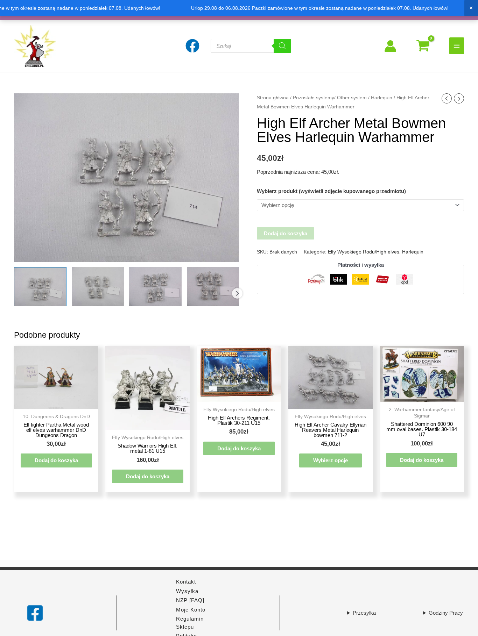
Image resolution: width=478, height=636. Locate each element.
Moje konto (190, 610)
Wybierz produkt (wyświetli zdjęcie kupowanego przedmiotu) (331, 191)
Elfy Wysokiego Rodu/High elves (363, 252)
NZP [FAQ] (190, 600)
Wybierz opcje (330, 460)
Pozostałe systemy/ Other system (330, 97)
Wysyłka (187, 591)
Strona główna (273, 97)
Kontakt (186, 582)
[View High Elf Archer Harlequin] (40, 286)
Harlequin (381, 97)
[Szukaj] (282, 46)
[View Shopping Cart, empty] (422, 46)
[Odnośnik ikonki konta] (390, 46)
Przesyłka (364, 613)
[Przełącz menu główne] (456, 45)
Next (237, 293)
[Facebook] (35, 613)
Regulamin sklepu (190, 623)
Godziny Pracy (446, 613)
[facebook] (193, 46)
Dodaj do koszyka (285, 233)
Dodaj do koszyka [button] (56, 460)
